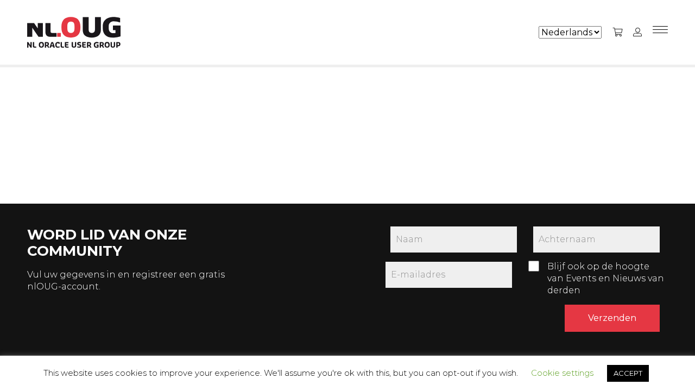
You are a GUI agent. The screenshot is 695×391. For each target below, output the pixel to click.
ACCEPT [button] (628, 373)
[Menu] (660, 32)
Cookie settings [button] (562, 373)
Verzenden (612, 318)
